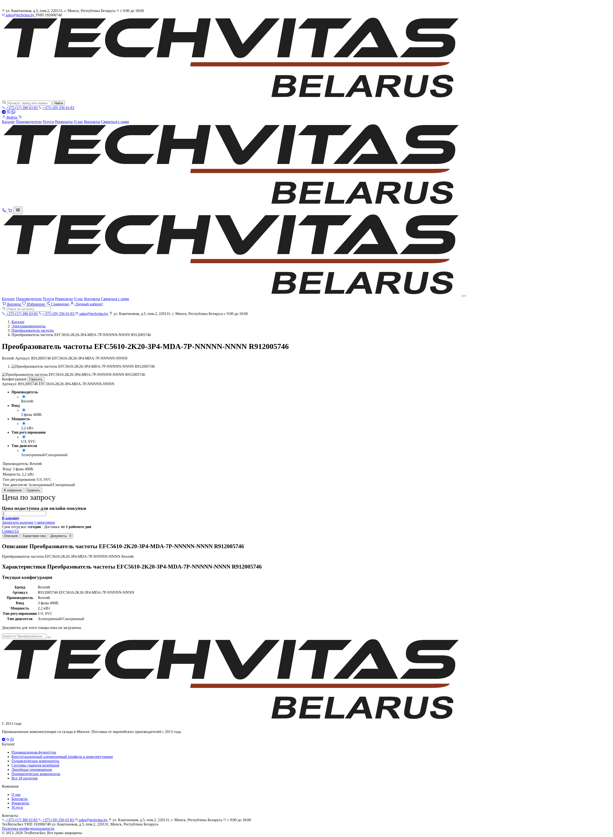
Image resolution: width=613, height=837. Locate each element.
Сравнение (60, 304)
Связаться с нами (115, 122)
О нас (78, 122)
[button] (10, 518)
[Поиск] (49, 637)
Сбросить (36, 379)
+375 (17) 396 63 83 (22, 108)
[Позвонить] (5, 211)
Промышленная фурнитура (33, 752)
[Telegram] (4, 112)
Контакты (92, 122)
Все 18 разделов (24, 778)
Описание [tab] (11, 536)
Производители (29, 122)
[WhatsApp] (13, 112)
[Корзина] (20, 117)
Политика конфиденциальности (28, 828)
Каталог (8, 122)
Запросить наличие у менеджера (28, 522)
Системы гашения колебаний (35, 765)
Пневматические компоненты (35, 774)
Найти (58, 103)
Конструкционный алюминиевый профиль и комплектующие (62, 757)
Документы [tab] (61, 536)
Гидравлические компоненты (35, 761)
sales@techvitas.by (20, 15)
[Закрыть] (464, 295)
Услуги (48, 122)
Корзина (14, 304)
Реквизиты (64, 122)
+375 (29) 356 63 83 (58, 108)
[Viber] (9, 112)
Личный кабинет (88, 304)
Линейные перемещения (31, 769)
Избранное (36, 304)
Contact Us (10, 531)
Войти (12, 117)
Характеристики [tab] (34, 536)
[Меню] (18, 210)
